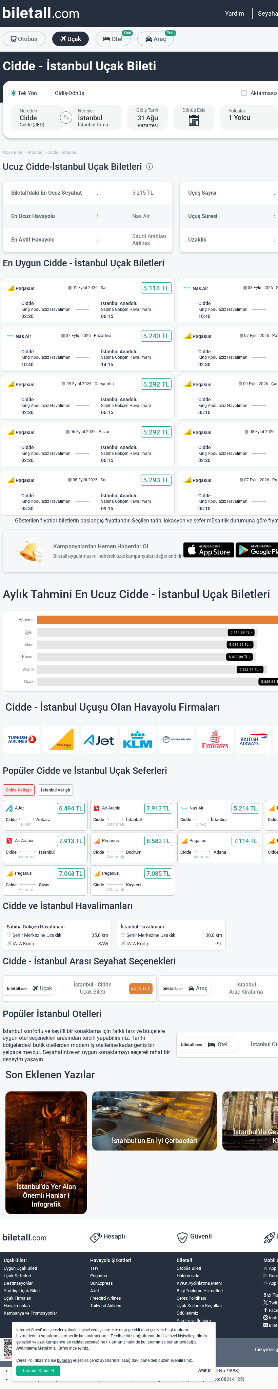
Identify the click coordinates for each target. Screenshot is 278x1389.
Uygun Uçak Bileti (20, 1268)
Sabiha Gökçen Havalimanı (36, 926)
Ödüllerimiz (187, 1313)
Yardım (234, 13)
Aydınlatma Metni (32, 1348)
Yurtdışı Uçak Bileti (22, 1290)
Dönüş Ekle (193, 110)
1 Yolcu (239, 117)
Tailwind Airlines (105, 1305)
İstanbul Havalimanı (142, 926)
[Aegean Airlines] (176, 739)
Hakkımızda (188, 1275)
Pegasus (98, 1275)
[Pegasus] (61, 739)
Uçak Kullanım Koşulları (199, 1305)
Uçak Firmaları (17, 1298)
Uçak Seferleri (17, 1275)
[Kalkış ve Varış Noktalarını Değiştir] (66, 117)
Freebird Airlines (105, 1298)
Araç (163, 37)
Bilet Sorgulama (192, 1328)
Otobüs (27, 38)
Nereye (85, 110)
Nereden (28, 110)
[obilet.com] (41, 19)
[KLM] (138, 739)
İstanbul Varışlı (55, 790)
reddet (78, 1342)
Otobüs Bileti (189, 1268)
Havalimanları (17, 1305)
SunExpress (101, 1283)
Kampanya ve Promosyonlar (30, 1313)
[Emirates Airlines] (215, 739)
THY (94, 1268)
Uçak (73, 38)
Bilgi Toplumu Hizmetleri (200, 1290)
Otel (120, 37)
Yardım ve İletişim (194, 1320)
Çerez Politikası (191, 1298)
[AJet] (99, 739)
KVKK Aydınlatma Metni (199, 1283)
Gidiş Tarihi (147, 110)
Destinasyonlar (18, 1283)
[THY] (22, 739)
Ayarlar (204, 1370)
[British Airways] (254, 739)
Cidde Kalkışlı (19, 790)
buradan (64, 1360)
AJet (94, 1290)
